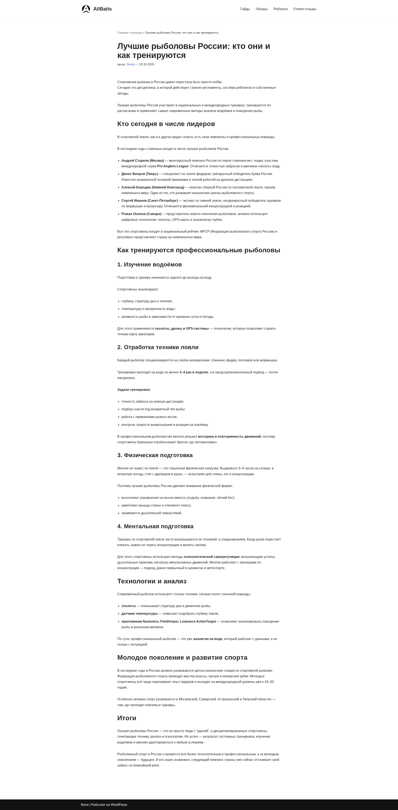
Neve (85, 804)
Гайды (245, 9)
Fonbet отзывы (305, 9)
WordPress (119, 804)
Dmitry (131, 64)
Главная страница (129, 32)
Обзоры (262, 9)
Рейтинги (281, 9)
